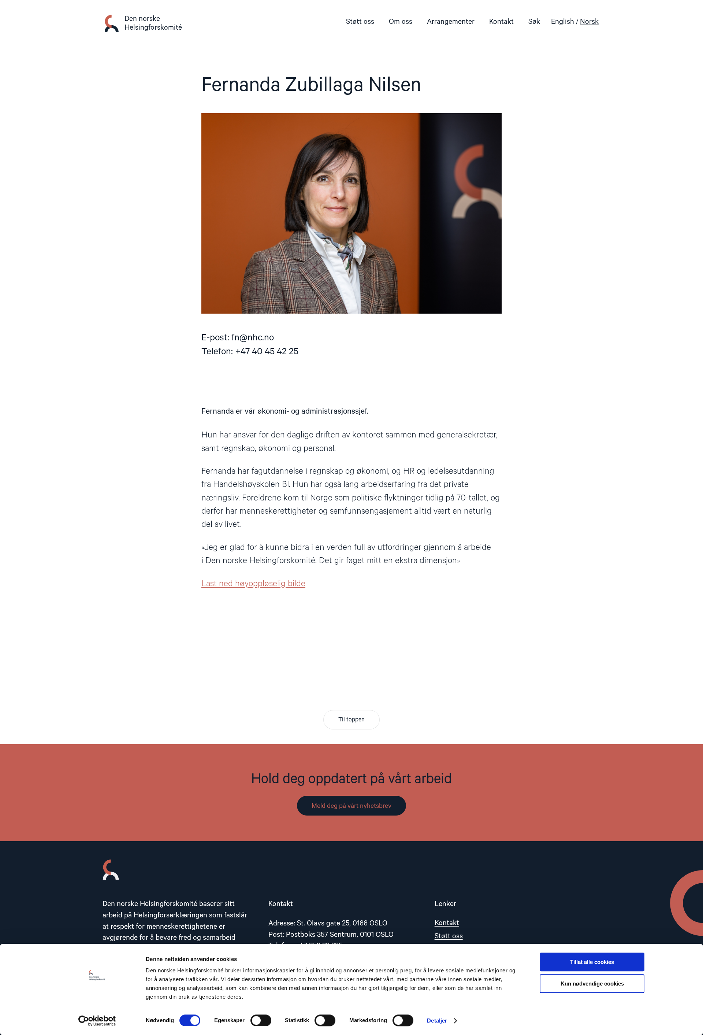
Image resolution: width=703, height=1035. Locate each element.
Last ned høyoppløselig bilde (253, 584)
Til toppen (351, 720)
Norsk (589, 22)
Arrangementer (451, 22)
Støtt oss (360, 22)
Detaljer (437, 1020)
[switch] (260, 1020)
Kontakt (501, 22)
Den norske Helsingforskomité (153, 23)
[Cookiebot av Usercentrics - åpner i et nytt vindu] (97, 1020)
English (562, 22)
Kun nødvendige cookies (592, 983)
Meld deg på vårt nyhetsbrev (351, 806)
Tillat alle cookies (592, 962)
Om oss (400, 22)
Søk (534, 22)
